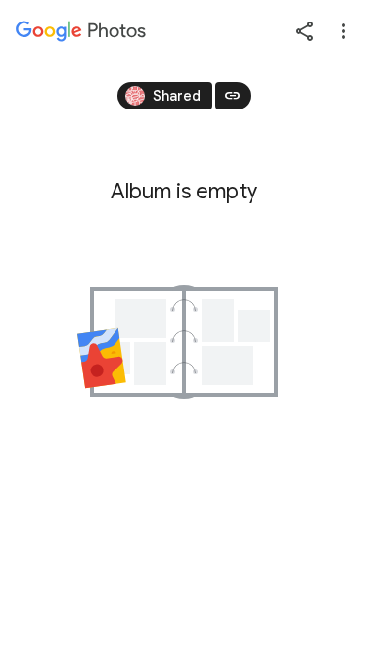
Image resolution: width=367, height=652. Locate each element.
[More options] (343, 31)
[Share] (304, 31)
